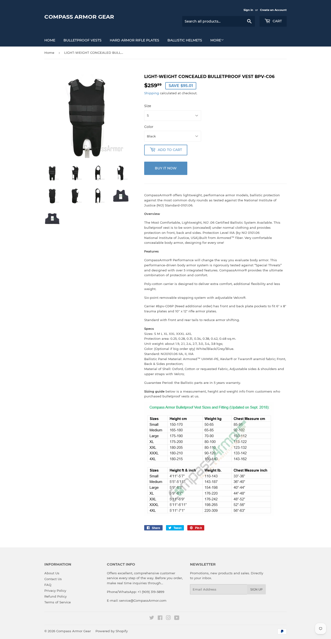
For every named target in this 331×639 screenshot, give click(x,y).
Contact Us (53, 579)
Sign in (248, 10)
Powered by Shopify (111, 631)
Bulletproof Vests (82, 40)
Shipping (151, 93)
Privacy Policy (55, 590)
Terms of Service (57, 602)
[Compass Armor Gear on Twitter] (151, 618)
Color (148, 127)
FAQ (47, 585)
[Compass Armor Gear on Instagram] (168, 618)
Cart (277, 21)
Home (49, 40)
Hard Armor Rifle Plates (134, 40)
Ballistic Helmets (184, 40)
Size (147, 106)
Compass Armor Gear (79, 16)
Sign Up (256, 589)
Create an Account (273, 10)
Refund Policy (55, 596)
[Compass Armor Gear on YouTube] (176, 618)
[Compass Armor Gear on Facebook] (160, 618)
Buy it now (166, 168)
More (215, 40)
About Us (51, 573)
